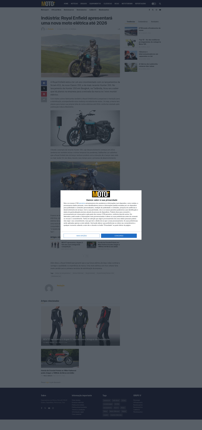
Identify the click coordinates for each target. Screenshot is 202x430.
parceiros (82, 203)
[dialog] (101, 215)
